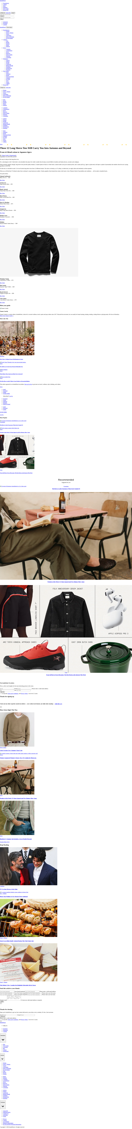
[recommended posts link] (17, 746)
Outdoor (8, 78)
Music (7, 45)
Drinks (7, 31)
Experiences (6, 3)
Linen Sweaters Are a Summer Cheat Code (11, 750)
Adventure (8, 35)
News (7, 52)
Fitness (7, 61)
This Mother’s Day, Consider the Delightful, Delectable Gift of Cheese (18, 985)
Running (8, 69)
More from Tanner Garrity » (7, 315)
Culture (5, 4)
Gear (1, 470)
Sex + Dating (3, 893)
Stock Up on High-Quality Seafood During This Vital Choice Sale (17, 941)
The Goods (5, 8)
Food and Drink (10, 76)
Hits (4, 1044)
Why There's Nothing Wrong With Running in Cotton (11, 359)
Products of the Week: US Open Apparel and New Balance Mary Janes (15, 432)
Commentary (9, 50)
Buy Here (2, 180)
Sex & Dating (9, 38)
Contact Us (5, 1113)
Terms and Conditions (13, 693)
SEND (2, 1001)
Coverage (5, 1047)
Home (7, 75)
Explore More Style (4, 842)
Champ (5, 1050)
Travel (7, 34)
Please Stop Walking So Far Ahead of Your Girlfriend (14, 896)
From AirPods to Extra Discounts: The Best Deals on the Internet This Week (16, 473)
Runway (8, 53)
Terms (4, 1116)
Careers (5, 1120)
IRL (4, 1048)
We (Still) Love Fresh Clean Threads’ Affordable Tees (11, 366)
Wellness (5, 7)
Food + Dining (9, 32)
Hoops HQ (5, 10)
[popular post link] (13, 420)
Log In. (11, 396)
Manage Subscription (8, 1123)
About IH (5, 1111)
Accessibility (6, 1121)
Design (8, 43)
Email (15, 688)
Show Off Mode (10, 37)
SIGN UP (3, 1016)
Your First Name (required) (20, 993)
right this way (58, 703)
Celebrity (8, 49)
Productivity (9, 68)
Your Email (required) (19, 991)
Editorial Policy (7, 1112)
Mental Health (9, 65)
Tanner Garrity (5, 155)
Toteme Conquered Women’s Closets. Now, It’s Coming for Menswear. (18, 758)
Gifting (8, 83)
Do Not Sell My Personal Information (12, 1124)
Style (4, 6)
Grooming (8, 57)
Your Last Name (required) (20, 994)
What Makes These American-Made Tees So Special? (11, 374)
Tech (7, 80)
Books (7, 42)
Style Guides (9, 54)
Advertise (5, 1115)
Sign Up (2, 692)
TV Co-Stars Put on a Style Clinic (8, 889)
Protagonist (5, 1051)
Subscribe (8, 12)
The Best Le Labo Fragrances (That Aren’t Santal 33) (11, 425)
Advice (8, 60)
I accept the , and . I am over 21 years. (20, 693)
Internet (8, 46)
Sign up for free (28, 384)
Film (7, 41)
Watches (8, 56)
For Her (8, 79)
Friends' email (3, 1000)
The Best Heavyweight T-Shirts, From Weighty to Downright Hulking (15, 381)
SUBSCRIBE (6, 393)
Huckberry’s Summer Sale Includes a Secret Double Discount (16, 839)
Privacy (5, 1119)
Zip (15, 690)
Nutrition (8, 67)
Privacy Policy (24, 693)
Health (7, 63)
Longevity (8, 64)
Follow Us (3, 12)
